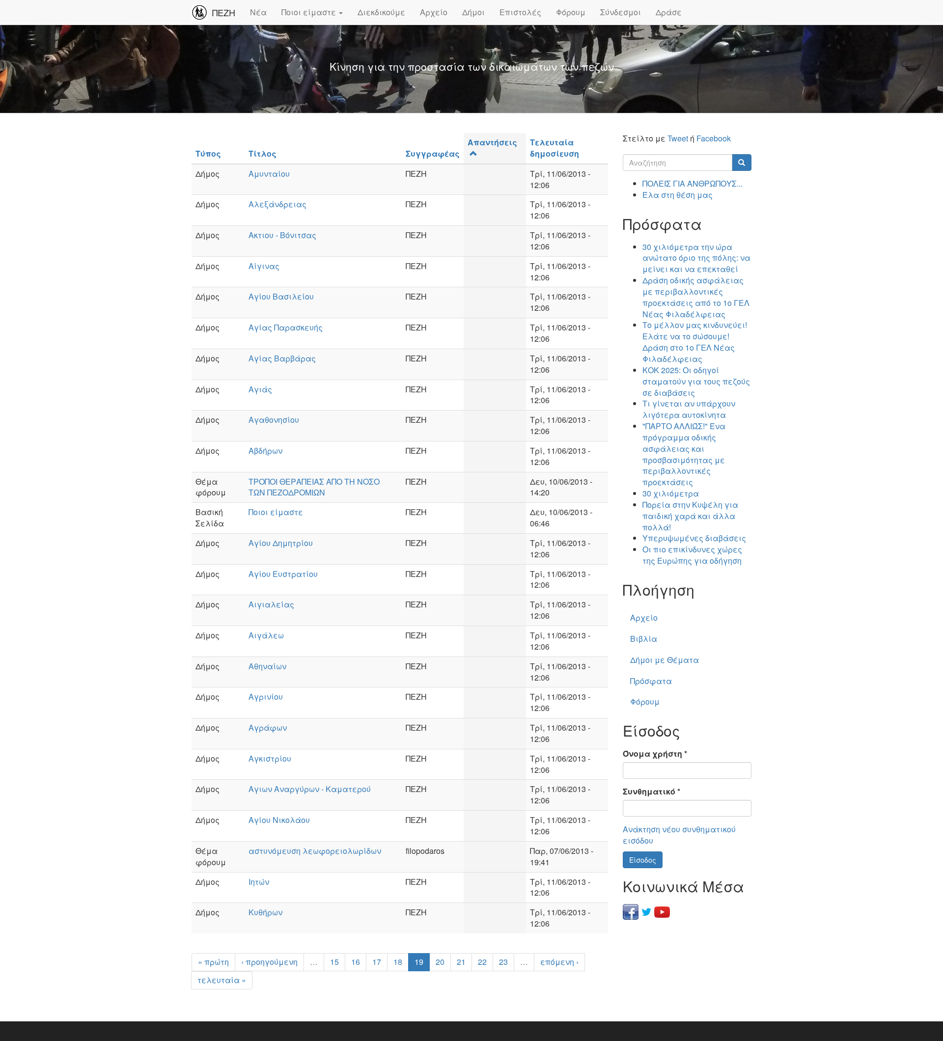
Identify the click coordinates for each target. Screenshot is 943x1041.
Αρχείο (433, 12)
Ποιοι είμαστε (309, 12)
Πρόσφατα (651, 680)
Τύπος (208, 153)
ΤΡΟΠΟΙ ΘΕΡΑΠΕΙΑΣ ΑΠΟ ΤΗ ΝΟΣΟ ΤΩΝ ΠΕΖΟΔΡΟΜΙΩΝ (314, 487)
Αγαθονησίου (274, 419)
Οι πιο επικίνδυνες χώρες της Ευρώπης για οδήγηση (692, 555)
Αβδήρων (265, 450)
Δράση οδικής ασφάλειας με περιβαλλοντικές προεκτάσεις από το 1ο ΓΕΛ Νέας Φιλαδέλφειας (695, 297)
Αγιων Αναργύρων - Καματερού (310, 788)
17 (376, 961)
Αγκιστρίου (270, 758)
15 (334, 961)
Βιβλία (643, 638)
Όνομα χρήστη (655, 753)
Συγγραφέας (433, 153)
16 (355, 961)
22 (482, 961)
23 (503, 961)
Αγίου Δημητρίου (281, 542)
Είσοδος (642, 860)
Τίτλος (263, 153)
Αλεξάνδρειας (277, 204)
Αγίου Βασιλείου (281, 296)
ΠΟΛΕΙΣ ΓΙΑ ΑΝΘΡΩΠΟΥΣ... (692, 183)
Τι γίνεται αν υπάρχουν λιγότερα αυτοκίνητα (688, 409)
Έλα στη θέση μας (677, 194)
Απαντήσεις (492, 142)
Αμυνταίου (269, 173)
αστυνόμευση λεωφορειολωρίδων (315, 850)
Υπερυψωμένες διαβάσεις (694, 538)
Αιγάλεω (266, 635)
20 (440, 961)
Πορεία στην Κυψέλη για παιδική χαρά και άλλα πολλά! (690, 516)
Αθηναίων (267, 666)
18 (397, 961)
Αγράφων (268, 727)
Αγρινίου (266, 696)
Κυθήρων (265, 912)
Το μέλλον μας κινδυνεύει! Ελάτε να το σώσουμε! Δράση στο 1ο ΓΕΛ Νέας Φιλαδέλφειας (694, 341)
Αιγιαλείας (271, 604)
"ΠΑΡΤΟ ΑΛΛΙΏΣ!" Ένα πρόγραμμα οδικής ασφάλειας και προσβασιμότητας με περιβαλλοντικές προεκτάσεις (683, 454)
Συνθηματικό (651, 791)
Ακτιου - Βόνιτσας (282, 235)
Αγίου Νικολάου (279, 819)
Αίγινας (264, 266)
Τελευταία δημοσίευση (554, 148)
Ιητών (259, 881)
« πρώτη (213, 961)
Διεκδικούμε (381, 12)
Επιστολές (520, 12)
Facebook (713, 138)
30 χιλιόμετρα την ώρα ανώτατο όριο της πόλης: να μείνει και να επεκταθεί (696, 258)
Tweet (677, 138)
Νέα (258, 12)
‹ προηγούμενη (269, 961)
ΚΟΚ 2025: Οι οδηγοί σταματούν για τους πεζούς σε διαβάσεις (696, 381)
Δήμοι (473, 12)
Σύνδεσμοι (620, 12)
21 (461, 961)
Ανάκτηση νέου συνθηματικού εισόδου (679, 834)
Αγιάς (260, 389)
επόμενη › (559, 961)
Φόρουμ (570, 12)
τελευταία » (221, 980)
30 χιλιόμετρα (670, 493)
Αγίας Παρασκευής (286, 327)
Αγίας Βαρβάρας (282, 358)
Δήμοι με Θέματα (664, 659)
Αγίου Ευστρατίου (283, 573)
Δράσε (669, 12)
